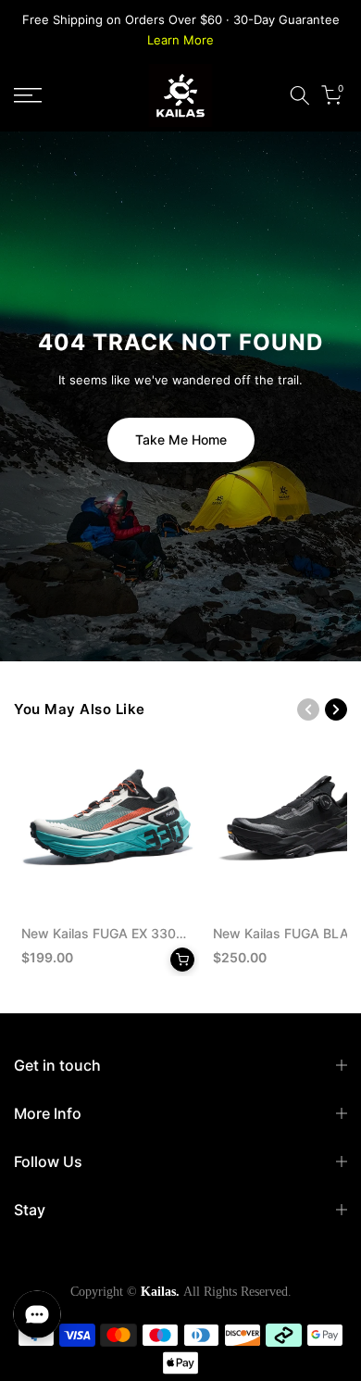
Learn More (180, 39)
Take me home (181, 439)
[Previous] (308, 709)
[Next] (336, 709)
